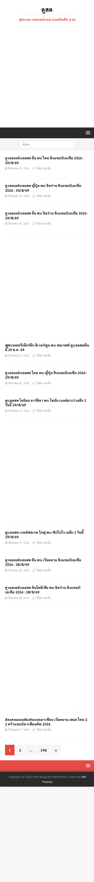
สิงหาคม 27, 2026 (19, 729)
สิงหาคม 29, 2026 (19, 223)
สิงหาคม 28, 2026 (19, 570)
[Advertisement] (47, 75)
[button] (87, 133)
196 (44, 750)
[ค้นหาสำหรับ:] (47, 144)
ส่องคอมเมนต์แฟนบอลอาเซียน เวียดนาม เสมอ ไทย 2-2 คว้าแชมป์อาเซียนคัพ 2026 (46, 721)
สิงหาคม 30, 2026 (19, 168)
